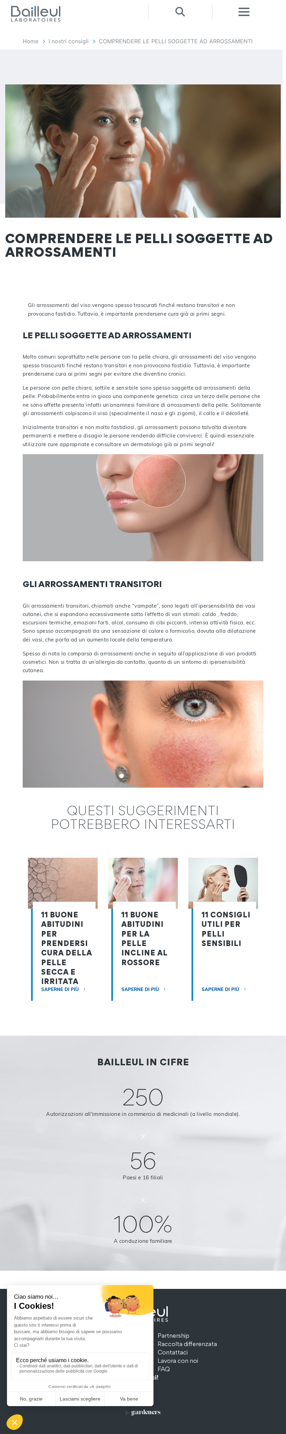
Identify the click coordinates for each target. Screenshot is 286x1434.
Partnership (173, 1335)
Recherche (180, 11)
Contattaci (173, 1352)
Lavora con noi (178, 1361)
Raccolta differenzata (187, 1344)
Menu (244, 11)
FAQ (164, 1369)
